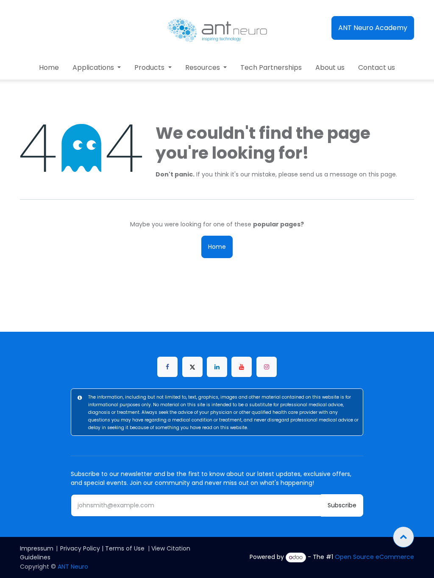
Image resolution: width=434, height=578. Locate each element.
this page (382, 174)
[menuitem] (49, 68)
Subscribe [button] (342, 505)
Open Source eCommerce (374, 557)
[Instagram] (266, 367)
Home (217, 246)
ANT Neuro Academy (372, 28)
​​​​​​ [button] (403, 537)
